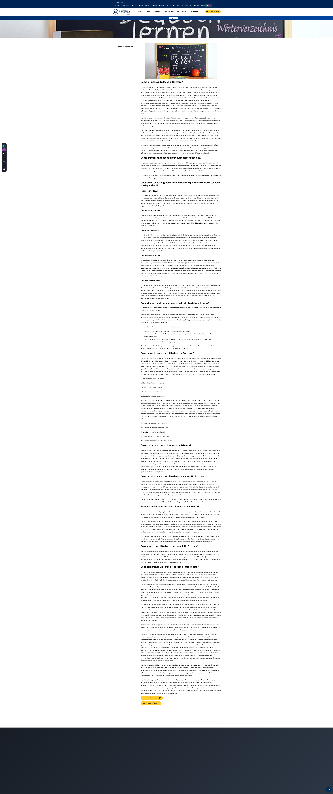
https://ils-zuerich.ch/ (155, 392)
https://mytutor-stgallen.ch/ (162, 441)
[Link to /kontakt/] (4, 157)
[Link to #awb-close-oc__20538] (4, 169)
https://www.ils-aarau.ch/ (155, 378)
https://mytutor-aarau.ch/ (158, 423)
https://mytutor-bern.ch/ (158, 432)
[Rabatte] (4, 161)
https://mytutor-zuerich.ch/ (160, 436)
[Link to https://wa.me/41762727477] (4, 146)
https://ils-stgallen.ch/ (157, 396)
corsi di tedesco (183, 87)
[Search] (202, 12)
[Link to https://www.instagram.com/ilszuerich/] (4, 149)
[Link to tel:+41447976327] (4, 153)
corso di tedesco (178, 320)
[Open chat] (328, 789)
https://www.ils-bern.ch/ (155, 387)
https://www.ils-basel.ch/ (155, 383)
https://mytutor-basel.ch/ (159, 427)
